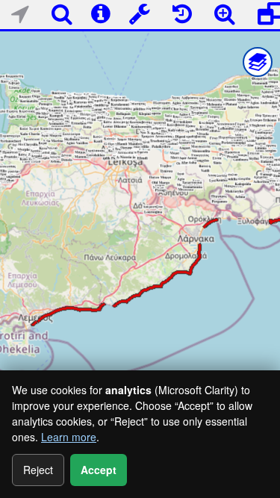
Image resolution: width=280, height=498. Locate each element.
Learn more (68, 436)
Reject (38, 469)
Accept (98, 469)
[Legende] (258, 62)
